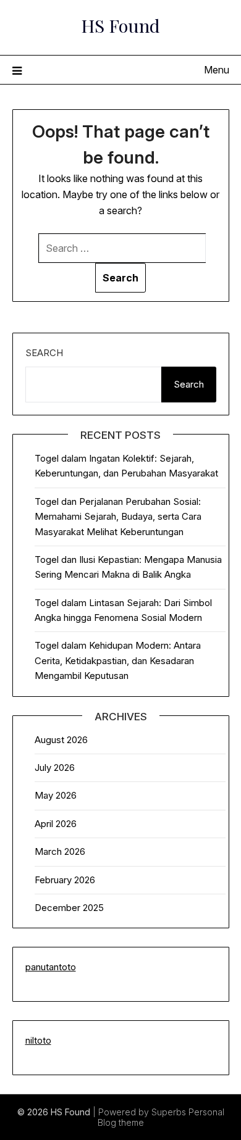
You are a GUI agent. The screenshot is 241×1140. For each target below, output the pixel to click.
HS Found (120, 25)
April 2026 (56, 824)
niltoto (38, 1040)
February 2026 (65, 880)
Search (44, 353)
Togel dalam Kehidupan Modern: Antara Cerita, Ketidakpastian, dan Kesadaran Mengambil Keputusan (118, 660)
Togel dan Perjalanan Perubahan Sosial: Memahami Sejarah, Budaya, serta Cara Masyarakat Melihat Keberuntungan (118, 517)
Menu (216, 70)
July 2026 (55, 767)
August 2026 (61, 740)
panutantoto (50, 967)
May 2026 (56, 795)
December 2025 (69, 907)
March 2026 (60, 851)
